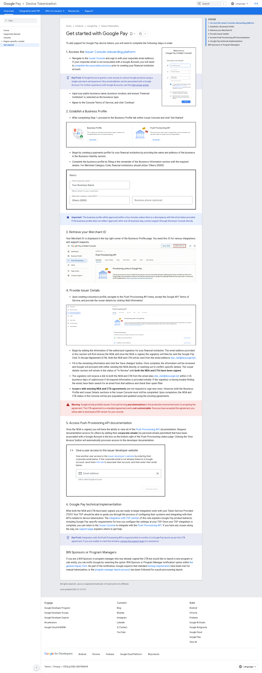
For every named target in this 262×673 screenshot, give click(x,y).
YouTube (121, 632)
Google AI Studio (197, 622)
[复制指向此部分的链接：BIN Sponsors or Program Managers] (119, 552)
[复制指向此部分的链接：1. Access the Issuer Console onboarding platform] (138, 52)
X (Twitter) (122, 627)
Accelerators (50, 622)
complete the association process (93, 65)
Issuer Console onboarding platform (110, 52)
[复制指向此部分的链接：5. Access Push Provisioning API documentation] (135, 423)
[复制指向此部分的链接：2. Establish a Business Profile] (110, 111)
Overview (9, 11)
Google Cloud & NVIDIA (55, 627)
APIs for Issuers (53, 11)
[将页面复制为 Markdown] (140, 33)
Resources (73, 11)
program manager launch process (112, 569)
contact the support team (132, 541)
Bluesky (120, 613)
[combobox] (211, 3)
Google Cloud (196, 632)
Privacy (57, 666)
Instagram (122, 617)
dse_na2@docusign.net (183, 357)
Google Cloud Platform (131, 654)
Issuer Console (97, 58)
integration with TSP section (124, 518)
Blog (119, 608)
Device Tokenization (41, 4)
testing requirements (159, 566)
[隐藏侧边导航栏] (37, 668)
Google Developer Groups (56, 613)
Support (89, 11)
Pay (18, 4)
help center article (140, 85)
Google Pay (92, 26)
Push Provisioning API (148, 429)
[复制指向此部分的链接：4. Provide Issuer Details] (103, 291)
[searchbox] (20, 20)
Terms (47, 666)
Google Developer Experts (56, 617)
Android (193, 608)
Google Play (195, 637)
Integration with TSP (29, 11)
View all (193, 642)
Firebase (194, 617)
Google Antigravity (198, 627)
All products (153, 654)
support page (86, 529)
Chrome (193, 613)
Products (79, 26)
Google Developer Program (57, 608)
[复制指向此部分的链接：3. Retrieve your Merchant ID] (109, 232)
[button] (20, 41)
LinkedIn (121, 622)
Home (68, 26)
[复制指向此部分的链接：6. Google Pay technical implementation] (124, 504)
